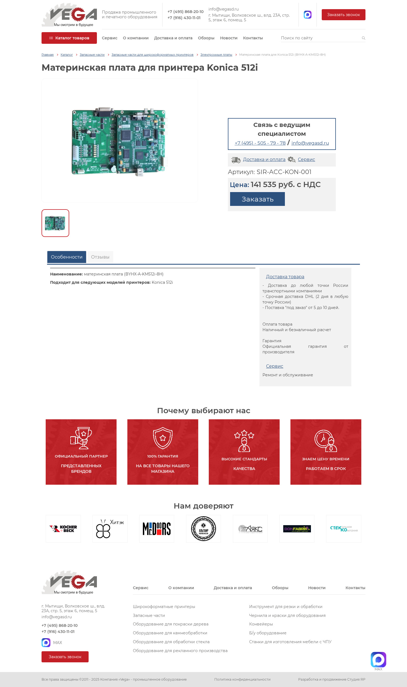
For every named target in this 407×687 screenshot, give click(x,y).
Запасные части (92, 55)
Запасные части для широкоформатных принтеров (153, 55)
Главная (48, 55)
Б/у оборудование (268, 632)
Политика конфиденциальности (242, 679)
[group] (120, 140)
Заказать (258, 199)
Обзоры (206, 37)
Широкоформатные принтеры (164, 606)
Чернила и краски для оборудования (287, 615)
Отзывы (100, 257)
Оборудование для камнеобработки (170, 632)
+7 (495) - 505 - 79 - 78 (260, 143)
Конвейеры (261, 624)
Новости (229, 37)
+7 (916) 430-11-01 (184, 18)
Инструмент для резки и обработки (286, 606)
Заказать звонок (343, 14)
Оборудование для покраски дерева (170, 624)
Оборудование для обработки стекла (171, 641)
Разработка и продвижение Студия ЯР (331, 679)
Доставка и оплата (173, 37)
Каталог (67, 55)
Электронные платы (216, 55)
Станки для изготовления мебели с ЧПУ (290, 641)
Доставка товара (285, 276)
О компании (136, 37)
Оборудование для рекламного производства (180, 650)
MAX (57, 642)
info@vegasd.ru (223, 9)
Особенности (67, 257)
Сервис (109, 37)
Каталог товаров (72, 37)
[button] (363, 38)
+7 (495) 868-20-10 (186, 11)
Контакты (253, 37)
